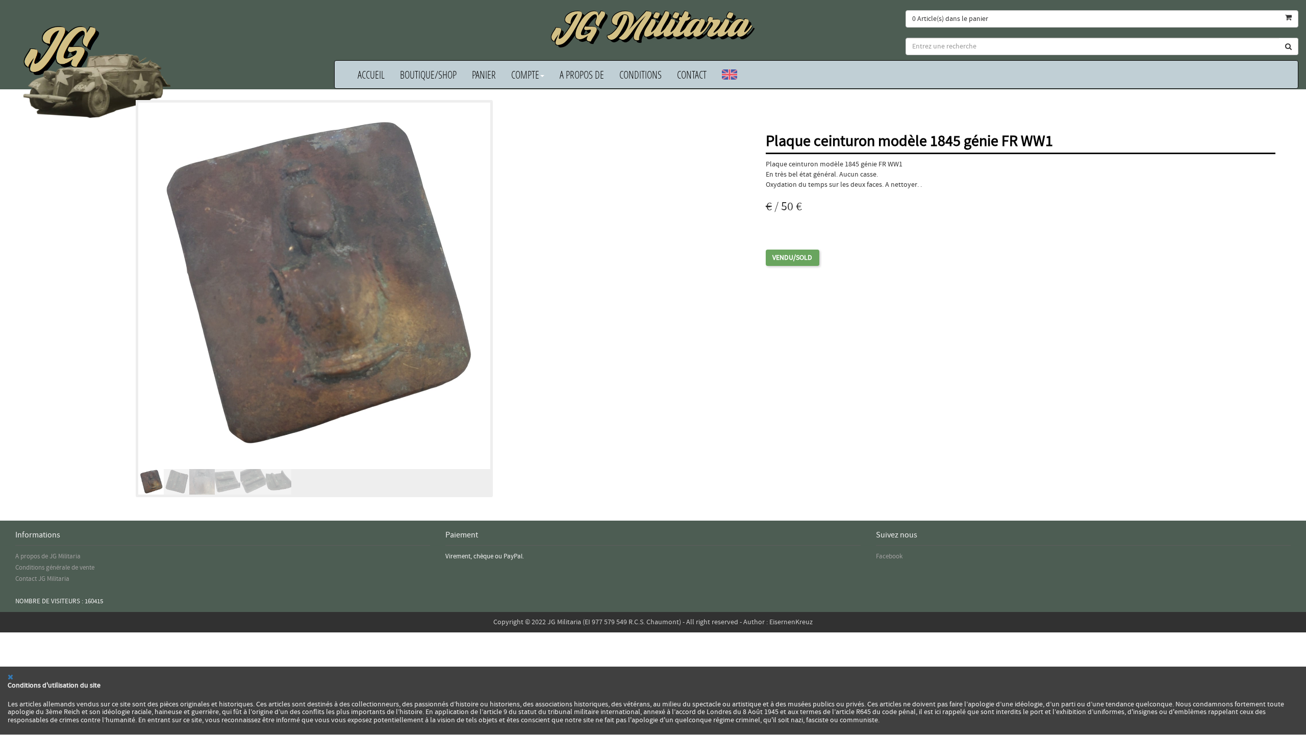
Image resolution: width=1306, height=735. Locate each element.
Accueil (371, 74)
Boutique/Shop (428, 74)
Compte (525, 74)
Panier (484, 74)
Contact (692, 74)
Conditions (640, 74)
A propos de (582, 74)
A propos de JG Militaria (48, 556)
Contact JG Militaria (42, 579)
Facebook (889, 556)
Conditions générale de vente (54, 568)
